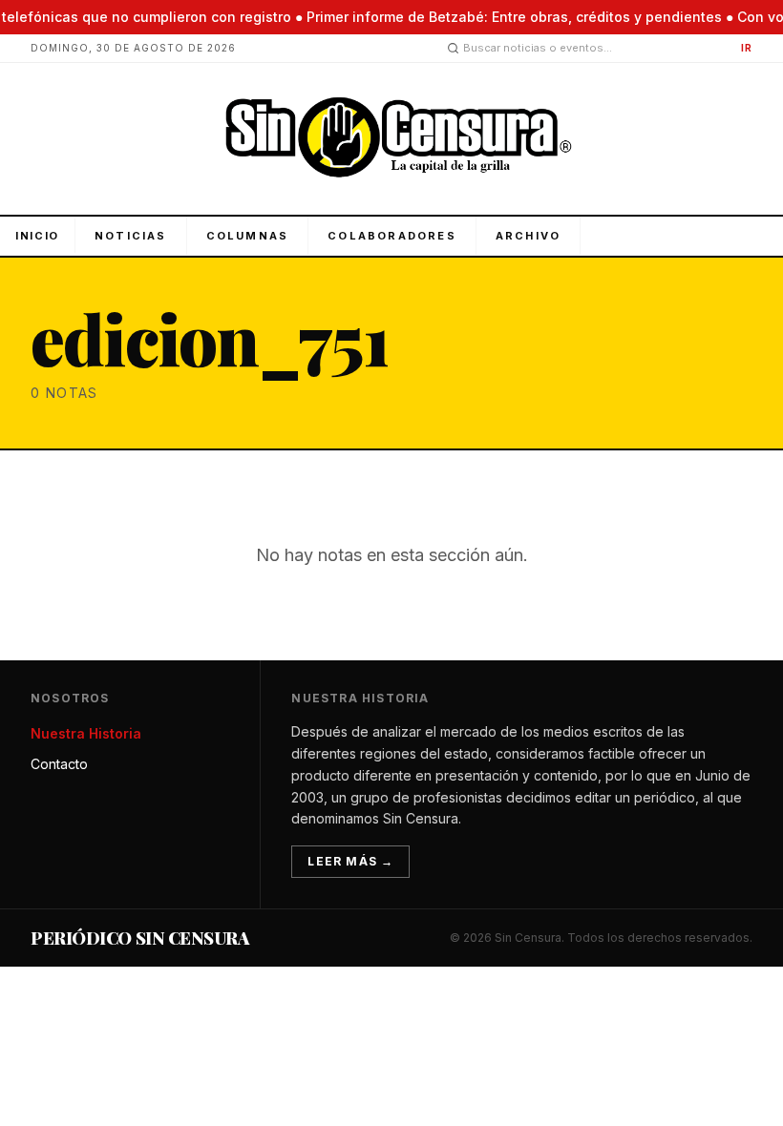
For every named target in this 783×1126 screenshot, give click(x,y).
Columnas (247, 235)
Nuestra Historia (86, 733)
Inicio (37, 235)
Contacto (59, 764)
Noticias (131, 235)
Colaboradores (392, 235)
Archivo (528, 235)
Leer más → (350, 861)
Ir (746, 47)
